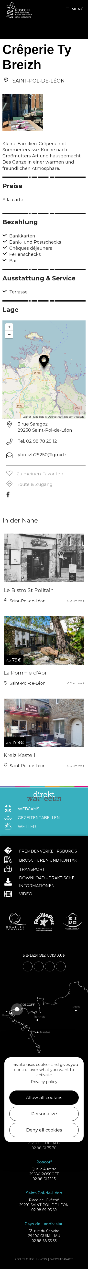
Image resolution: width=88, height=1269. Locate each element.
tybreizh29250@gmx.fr (41, 454)
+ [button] (9, 327)
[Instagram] (39, 966)
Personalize (44, 1114)
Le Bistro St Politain (29, 590)
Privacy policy (44, 1081)
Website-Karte (61, 1259)
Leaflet (26, 416)
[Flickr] (61, 966)
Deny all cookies (44, 1130)
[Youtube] (50, 966)
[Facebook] (8, 496)
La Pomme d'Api (25, 673)
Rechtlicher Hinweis (31, 1259)
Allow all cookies (44, 1097)
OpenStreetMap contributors (66, 416)
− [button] (9, 334)
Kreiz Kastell (19, 755)
